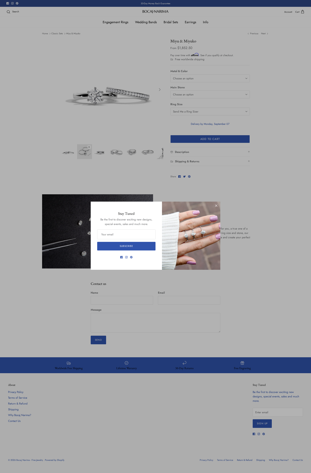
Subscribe (126, 246)
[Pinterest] (131, 257)
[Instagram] (126, 257)
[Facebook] (121, 257)
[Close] (216, 205)
